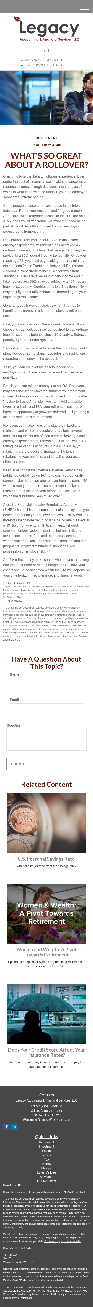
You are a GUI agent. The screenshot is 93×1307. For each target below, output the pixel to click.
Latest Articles (46, 1172)
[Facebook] (49, 50)
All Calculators (46, 1181)
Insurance (46, 1155)
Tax (46, 1159)
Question (13, 725)
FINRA (16, 1272)
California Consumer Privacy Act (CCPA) (28, 1237)
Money (46, 1163)
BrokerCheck (78, 1191)
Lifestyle (46, 1168)
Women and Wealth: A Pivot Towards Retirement (46, 952)
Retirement (46, 1142)
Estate (46, 1150)
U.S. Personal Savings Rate (46, 859)
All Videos (46, 1176)
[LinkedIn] (43, 50)
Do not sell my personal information (62, 1241)
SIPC (23, 1272)
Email (14, 699)
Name (14, 674)
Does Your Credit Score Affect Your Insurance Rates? (46, 1052)
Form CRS (15, 1185)
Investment (46, 1146)
